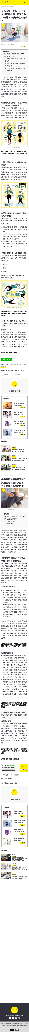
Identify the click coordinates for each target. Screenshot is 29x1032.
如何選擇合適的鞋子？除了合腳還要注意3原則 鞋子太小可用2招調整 (19, 878)
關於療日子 (7, 1015)
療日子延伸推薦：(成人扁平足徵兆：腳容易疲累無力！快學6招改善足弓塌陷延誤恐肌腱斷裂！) (14, 705)
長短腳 (6, 782)
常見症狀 (11, 6)
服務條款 (12, 1015)
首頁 (2, 6)
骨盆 (12, 374)
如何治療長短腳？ (10, 521)
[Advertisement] (14, 941)
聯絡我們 (22, 1015)
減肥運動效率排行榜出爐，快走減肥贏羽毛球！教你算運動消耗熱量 (19, 451)
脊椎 (16, 782)
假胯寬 (6, 374)
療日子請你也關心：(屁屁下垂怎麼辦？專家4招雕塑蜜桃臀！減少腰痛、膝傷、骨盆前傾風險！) (14, 313)
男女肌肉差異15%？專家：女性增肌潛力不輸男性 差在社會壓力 (19, 469)
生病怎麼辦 (6, 6)
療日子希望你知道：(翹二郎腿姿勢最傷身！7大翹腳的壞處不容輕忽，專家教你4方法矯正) (14, 153)
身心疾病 (11, 475)
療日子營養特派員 (11, 44)
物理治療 (17, 374)
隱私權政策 (17, 1015)
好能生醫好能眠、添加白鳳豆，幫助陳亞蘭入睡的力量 (19, 414)
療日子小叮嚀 (9, 70)
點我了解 (23, 407)
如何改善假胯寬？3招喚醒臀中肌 (15, 68)
